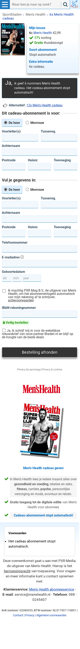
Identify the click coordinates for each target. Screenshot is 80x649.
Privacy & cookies (52, 369)
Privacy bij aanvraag (28, 369)
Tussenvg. (48, 131)
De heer (14, 123)
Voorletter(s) (11, 131)
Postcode (9, 160)
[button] (5, 4)
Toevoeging (62, 160)
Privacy (29, 615)
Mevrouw (37, 123)
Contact (18, 615)
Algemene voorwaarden (51, 615)
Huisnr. (33, 160)
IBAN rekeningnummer (19, 307)
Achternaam (11, 146)
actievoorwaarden (21, 300)
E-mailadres (11, 257)
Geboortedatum (13, 271)
